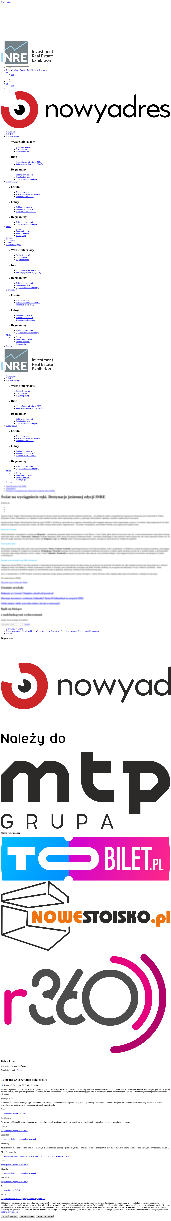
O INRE (9, 134)
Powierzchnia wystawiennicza (28, 194)
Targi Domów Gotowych (37, 70)
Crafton (20, 1070)
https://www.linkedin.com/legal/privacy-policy (19, 1139)
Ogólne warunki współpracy (27, 179)
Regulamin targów (23, 177)
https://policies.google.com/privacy (14, 1113)
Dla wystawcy (11, 181)
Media (8, 227)
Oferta (20, 629)
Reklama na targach (24, 207)
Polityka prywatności (24, 175)
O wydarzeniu (21, 149)
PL (7, 72)
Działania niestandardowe (26, 212)
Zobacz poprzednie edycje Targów (29, 164)
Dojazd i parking (22, 151)
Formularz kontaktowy (25, 197)
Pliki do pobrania (23, 233)
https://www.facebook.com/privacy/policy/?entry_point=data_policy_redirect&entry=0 (35, 1156)
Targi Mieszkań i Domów (16, 70)
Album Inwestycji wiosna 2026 (28, 162)
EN (12, 75)
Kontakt (9, 238)
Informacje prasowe (24, 231)
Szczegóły (17, 1085)
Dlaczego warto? (22, 192)
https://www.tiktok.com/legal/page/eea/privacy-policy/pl (23, 1199)
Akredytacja (21, 236)
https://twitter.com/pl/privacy (12, 1190)
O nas (18, 229)
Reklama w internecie (24, 209)
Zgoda (6, 1085)
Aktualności (11, 132)
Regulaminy (55, 631)
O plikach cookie (31, 1085)
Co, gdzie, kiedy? (23, 147)
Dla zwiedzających (13, 136)
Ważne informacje (43, 631)
